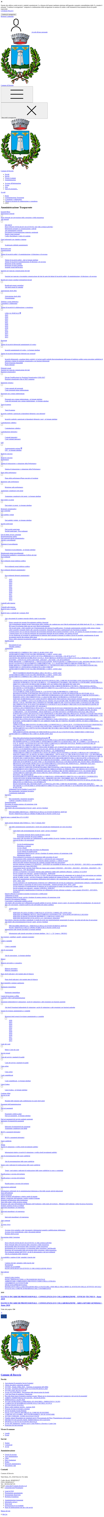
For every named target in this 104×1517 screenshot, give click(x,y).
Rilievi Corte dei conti (12, 1050)
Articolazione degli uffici (9, 291)
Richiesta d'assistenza (12, 1497)
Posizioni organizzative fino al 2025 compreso (19, 379)
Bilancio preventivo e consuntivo (11, 963)
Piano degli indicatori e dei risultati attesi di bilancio (17, 974)
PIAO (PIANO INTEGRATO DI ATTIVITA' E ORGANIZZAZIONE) (28, 1243)
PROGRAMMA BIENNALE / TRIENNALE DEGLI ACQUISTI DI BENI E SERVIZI (38, 812)
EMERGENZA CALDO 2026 (15, 1400)
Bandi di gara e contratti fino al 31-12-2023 (15, 817)
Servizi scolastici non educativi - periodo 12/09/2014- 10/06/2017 (34, 888)
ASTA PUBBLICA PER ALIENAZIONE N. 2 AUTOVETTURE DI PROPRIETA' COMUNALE (45, 691)
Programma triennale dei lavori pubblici (29, 836)
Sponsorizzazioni (10, 802)
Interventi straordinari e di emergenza (13, 1207)
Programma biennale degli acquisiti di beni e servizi (33, 835)
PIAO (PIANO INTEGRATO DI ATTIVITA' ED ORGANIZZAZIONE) (29, 227)
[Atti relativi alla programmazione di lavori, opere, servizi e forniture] (35, 831)
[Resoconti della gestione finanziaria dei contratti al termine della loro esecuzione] (39, 862)
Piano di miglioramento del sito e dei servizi (19, 1507)
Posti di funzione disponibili (14, 363)
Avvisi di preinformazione (25, 844)
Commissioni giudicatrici (17, 793)
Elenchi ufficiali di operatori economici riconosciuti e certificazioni (26, 894)
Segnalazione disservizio (13, 1495)
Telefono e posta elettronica (9, 302)
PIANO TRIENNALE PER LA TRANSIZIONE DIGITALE (25, 1279)
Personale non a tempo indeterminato (12, 394)
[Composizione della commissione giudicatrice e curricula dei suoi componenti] (38, 859)
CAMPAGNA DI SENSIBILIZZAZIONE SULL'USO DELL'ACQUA (28, 1403)
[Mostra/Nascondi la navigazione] (17, 94)
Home (7, 196)
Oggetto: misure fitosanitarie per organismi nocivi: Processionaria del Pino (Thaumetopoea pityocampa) (38, 1418)
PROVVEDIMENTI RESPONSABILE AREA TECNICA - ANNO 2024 (37, 673)
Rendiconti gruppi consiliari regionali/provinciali (16, 280)
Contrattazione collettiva (8, 423)
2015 (6, 333)
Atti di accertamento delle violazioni (16, 1254)
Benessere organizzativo (8, 509)
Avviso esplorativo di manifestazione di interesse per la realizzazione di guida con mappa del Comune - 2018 (48, 886)
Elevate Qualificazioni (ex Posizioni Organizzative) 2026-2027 (25, 377)
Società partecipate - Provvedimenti (16, 531)
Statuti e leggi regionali (12, 234)
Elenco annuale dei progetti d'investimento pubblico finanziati (28, 622)
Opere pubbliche (6, 1141)
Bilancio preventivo (11, 968)
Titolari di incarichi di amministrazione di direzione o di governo (25, 262)
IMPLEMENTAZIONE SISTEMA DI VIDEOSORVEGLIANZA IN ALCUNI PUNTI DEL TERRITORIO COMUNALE (53, 732)
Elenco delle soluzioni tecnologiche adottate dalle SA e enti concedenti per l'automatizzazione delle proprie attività (45, 639)
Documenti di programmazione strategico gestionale (21, 232)
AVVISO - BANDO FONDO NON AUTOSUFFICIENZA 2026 (26, 1389)
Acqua (7, 185)
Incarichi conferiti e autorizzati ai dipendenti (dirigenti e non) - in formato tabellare (31, 419)
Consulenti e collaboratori (13, 199)
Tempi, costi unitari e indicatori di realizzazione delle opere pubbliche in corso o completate (34, 1170)
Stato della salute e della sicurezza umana (14, 1202)
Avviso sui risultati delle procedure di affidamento (33, 850)
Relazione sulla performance (10, 482)
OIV (2, 443)
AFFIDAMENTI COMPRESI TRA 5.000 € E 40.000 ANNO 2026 (31, 652)
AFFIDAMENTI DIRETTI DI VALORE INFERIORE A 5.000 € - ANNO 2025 (35, 675)
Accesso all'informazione (13, 183)
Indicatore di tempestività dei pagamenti (17, 1126)
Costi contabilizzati (7, 1075)
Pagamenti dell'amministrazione (11, 1104)
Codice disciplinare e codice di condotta (17, 236)
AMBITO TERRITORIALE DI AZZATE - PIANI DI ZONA (25, 1398)
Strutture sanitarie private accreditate (12, 1206)
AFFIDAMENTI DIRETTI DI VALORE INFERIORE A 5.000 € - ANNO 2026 (35, 654)
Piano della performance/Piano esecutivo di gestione (21, 478)
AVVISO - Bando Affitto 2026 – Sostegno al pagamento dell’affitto (26, 1387)
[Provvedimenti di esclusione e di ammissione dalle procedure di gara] (35, 857)
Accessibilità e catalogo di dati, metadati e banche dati (18, 1257)
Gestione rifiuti (5, 1093)
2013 (6, 337)
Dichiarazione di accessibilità (14, 1506)
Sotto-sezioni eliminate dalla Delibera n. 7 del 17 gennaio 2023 (25, 823)
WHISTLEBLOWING (12, 1277)
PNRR (3, 1145)
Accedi (3, 192)
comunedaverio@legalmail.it (14, 1488)
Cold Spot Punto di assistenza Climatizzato (18, 1394)
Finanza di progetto (11, 806)
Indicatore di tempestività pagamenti (12, 1121)
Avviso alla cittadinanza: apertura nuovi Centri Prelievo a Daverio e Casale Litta (30, 1423)
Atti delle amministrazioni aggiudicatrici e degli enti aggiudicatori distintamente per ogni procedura (40, 827)
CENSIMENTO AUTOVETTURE (16, 1283)
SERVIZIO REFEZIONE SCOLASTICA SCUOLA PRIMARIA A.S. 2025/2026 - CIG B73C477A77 (42, 656)
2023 (6, 319)
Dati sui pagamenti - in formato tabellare (18, 1116)
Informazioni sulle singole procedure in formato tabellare (23, 929)
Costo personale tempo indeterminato (17, 390)
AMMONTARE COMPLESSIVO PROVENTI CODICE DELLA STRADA (30, 1281)
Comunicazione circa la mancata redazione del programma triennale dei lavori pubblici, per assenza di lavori (43, 633)
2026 (10, 1020)
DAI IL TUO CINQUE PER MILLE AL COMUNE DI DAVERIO (27, 1412)
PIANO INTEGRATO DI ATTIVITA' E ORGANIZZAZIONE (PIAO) (28, 1268)
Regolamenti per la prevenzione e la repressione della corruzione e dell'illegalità (30, 1248)
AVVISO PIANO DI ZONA (14, 1405)
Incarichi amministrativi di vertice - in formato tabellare (22, 350)
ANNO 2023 (13, 909)
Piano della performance (8, 472)
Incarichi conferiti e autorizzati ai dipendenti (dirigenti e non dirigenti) (23, 413)
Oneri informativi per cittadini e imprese (13, 239)
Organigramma (10, 298)
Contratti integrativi (11, 437)
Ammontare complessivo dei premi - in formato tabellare (23, 496)
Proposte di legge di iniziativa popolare (17, 1409)
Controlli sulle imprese (8, 603)
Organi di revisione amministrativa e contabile (15, 1011)
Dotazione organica (7, 383)
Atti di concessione (7, 950)
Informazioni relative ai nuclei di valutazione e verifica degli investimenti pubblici (31, 1152)
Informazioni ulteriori (24, 855)
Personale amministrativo (13, 1464)
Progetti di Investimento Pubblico (15, 899)
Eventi (7, 1435)
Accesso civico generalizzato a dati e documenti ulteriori (23, 1232)
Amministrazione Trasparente (14, 197)
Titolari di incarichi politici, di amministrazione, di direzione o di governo (24, 254)
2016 (6, 331)
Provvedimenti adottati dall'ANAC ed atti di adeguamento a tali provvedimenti (30, 1252)
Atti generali (5, 219)
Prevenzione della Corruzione (10, 1237)
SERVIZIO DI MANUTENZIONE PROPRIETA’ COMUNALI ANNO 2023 (38, 916)
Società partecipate (7, 524)
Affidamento (9, 648)
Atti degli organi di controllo (14, 287)
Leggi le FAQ (9, 1491)
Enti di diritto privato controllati (11, 535)
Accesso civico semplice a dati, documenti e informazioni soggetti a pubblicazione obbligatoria (35, 1230)
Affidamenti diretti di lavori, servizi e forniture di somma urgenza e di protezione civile (44, 853)
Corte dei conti (5, 1044)
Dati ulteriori (5, 1272)
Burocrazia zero (6, 248)
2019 (6, 326)
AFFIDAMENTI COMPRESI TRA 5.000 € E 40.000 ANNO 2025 (31, 734)
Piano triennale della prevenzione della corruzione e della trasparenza (27, 1245)
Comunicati (8, 1445)
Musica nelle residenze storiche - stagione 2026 (20, 1407)
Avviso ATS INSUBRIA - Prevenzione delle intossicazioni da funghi (27, 1392)
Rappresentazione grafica (9, 536)
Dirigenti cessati (6, 368)
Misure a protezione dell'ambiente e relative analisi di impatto (20, 1198)
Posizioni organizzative (8, 372)
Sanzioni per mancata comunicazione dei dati (15, 271)
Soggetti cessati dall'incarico (14, 267)
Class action (5, 1066)
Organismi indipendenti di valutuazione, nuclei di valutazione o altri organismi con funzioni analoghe (33, 1002)
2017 (6, 330)
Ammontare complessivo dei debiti (16, 1128)
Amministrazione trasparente (14, 1500)
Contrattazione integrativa (9, 432)
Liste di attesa (5, 1084)
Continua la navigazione (9, 14)
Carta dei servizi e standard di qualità (12, 1057)
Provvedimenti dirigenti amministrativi (13, 570)
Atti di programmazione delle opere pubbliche (15, 1156)
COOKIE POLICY (7, 11)
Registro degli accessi (12, 1234)
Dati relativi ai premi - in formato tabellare (18, 505)
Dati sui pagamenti (7, 1108)
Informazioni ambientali (8, 1187)
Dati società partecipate (12, 529)
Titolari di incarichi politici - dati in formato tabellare (21, 260)
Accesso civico (5, 1224)
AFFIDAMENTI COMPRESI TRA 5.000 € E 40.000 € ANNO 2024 (31, 676)
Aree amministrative (11, 1456)
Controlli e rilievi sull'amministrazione (13, 998)
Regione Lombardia (7, 16)
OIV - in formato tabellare (13, 450)
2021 (6, 322)
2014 (6, 335)
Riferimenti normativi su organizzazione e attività (20, 229)
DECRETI (8, 225)
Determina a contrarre (24, 846)
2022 (6, 320)
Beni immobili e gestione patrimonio (12, 983)
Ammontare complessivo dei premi (12, 491)
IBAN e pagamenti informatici (10, 1132)
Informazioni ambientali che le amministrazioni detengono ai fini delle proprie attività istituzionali (32, 1191)
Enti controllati (5, 511)
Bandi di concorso (6, 454)
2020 (6, 324)
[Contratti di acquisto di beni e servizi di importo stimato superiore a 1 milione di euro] (40, 861)
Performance (5, 459)
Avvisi (7, 1447)
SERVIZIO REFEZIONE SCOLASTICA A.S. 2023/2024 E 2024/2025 (36, 918)
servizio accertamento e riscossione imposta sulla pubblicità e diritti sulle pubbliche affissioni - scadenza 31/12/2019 (50, 872)
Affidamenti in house (11, 895)
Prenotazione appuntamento (14, 1493)
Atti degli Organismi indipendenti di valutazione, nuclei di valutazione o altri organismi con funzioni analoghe (40, 1007)
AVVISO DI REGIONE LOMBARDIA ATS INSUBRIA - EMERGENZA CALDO (32, 1401)
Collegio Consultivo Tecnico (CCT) (20, 800)
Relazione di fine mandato (13, 263)
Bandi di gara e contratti (8, 609)
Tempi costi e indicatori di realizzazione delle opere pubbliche (20, 1165)
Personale (4, 340)
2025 (6, 315)
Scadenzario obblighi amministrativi (16, 245)
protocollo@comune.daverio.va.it (16, 1486)
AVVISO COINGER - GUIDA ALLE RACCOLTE (22, 1416)
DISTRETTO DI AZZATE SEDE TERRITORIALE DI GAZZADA (27, 1420)
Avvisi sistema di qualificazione (27, 851)
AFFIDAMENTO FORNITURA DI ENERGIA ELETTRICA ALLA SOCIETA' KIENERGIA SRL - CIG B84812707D (52, 740)
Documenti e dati (10, 1465)
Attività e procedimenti (8, 540)
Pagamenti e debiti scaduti (13, 1114)
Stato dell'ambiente (7, 1193)
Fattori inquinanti (6, 1195)
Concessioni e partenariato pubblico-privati (18, 901)
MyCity (4, 1514)
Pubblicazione (9, 641)
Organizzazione (6, 250)
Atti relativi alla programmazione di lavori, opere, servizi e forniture (26, 808)
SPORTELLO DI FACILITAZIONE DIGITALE (21, 1422)
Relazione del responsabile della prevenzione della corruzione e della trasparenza (30, 1250)
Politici (7, 1462)
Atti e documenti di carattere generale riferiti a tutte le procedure (25, 618)
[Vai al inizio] (1, 1313)
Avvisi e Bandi (22, 848)
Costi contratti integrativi (13, 439)
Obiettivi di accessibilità (12, 1266)
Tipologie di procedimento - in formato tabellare (20, 550)
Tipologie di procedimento (9, 544)
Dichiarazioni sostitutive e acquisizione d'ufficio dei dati (18, 555)
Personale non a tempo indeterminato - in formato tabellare (23, 399)
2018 (6, 328)
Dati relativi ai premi (7, 500)
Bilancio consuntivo (11, 970)
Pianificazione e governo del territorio (13, 1174)
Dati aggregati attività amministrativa (12, 538)
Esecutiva (8, 795)
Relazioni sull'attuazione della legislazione (14, 1200)
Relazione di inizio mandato (14, 265)
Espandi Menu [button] (5, 212)
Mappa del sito (5, 1511)
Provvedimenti (5, 557)
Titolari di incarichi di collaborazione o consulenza (21, 201)
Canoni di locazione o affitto (10, 996)
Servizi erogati (5, 1053)
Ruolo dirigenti (10, 365)
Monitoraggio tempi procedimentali (12, 553)
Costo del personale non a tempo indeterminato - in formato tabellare (27, 401)
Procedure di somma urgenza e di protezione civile (21, 804)
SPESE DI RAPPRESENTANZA (16, 1285)
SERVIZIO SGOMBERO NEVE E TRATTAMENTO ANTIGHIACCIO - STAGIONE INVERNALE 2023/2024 (50, 914)
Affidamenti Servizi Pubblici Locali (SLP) (22, 789)
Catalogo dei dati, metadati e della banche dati (19, 1263)
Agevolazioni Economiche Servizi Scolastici (19, 1383)
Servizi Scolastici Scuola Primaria (15, 1411)
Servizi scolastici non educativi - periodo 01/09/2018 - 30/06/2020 (34, 873)
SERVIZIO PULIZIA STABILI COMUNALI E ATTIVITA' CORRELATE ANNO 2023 (42, 913)
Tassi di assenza (6, 404)
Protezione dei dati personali (14, 1425)
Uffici (7, 1458)
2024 (6, 317)
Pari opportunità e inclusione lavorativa (21, 791)
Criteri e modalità (6, 941)
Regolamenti (9, 1265)
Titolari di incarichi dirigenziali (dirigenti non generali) (18, 353)
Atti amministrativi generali (13, 230)
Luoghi (7, 1433)
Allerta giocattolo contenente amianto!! (17, 1385)
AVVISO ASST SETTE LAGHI (15, 1390)
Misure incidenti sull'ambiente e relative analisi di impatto (19, 1196)
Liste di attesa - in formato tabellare (16, 1090)
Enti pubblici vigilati (7, 515)
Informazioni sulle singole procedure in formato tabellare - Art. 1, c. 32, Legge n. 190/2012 (38, 933)
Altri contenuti (5, 1220)
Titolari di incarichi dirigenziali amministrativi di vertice (18, 344)
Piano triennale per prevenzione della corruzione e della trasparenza (22, 217)
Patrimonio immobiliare (8, 987)
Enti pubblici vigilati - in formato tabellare (18, 520)
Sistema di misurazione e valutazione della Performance (18, 463)
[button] (7, 174)
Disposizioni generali (7, 213)
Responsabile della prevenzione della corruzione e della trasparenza (26, 1246)
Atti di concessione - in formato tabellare (18, 955)
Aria (6, 187)
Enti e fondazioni (10, 1460)
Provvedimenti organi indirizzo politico (13, 561)
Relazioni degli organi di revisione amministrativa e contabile (24, 1016)
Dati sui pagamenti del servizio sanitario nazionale (17, 1119)
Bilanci (3, 959)
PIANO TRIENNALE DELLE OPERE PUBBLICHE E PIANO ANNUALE (34, 814)
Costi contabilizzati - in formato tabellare (18, 1081)
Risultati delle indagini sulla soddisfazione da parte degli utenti (25, 1101)
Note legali (8, 1504)
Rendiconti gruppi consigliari (14, 285)
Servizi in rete (5, 1095)
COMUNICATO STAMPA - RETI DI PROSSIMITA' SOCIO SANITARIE (30, 1414)
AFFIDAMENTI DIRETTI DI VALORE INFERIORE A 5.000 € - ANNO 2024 (35, 669)
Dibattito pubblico (15, 646)
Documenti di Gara (15, 645)
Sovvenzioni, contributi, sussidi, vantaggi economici (17, 937)
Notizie (7, 1443)
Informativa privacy (11, 1502)
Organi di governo (11, 1454)
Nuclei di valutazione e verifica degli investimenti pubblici (19, 1147)
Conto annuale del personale (14, 388)
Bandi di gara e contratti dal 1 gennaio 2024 (15, 613)
